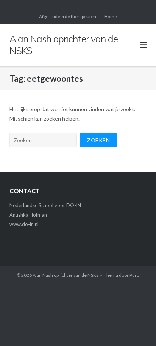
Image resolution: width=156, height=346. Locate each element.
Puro (134, 275)
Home (110, 16)
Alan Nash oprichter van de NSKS (65, 275)
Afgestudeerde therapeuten (67, 16)
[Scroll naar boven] (137, 328)
